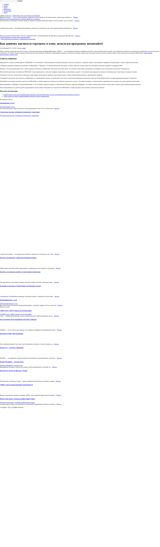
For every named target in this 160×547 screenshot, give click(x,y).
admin (24, 48)
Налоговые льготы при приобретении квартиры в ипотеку (61, 94)
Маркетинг (7, 9)
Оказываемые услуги (7, 103)
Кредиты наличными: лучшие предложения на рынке (18, 258)
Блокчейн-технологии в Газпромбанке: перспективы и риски (20, 417)
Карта (5, 12)
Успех (5, 7)
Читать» (75, 17)
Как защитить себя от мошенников (38, 96)
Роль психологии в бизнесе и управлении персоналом (18, 39)
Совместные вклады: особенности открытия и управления (20, 112)
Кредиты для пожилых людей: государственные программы (20, 272)
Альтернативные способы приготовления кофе (15, 37)
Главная (6, 4)
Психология (7, 11)
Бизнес (6, 6)
